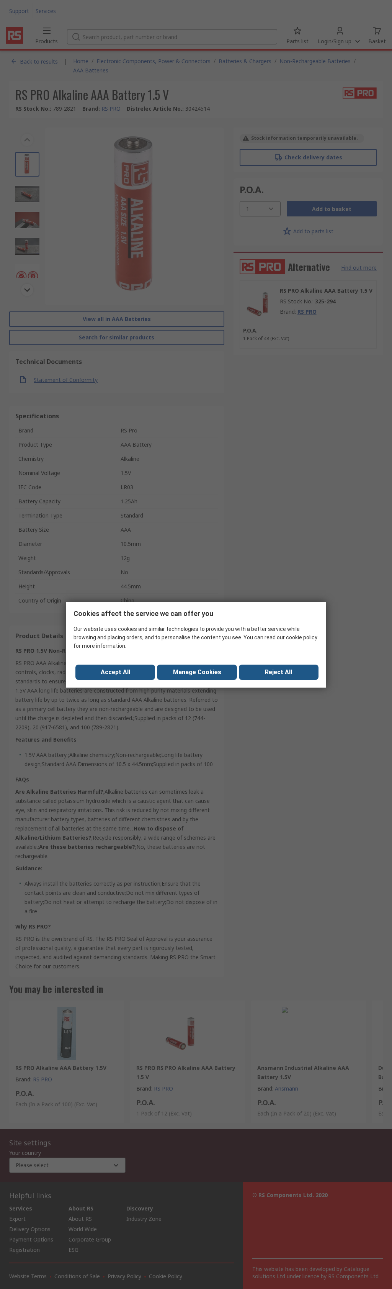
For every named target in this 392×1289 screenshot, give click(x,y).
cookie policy (301, 637)
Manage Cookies (197, 672)
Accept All (115, 672)
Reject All (278, 672)
